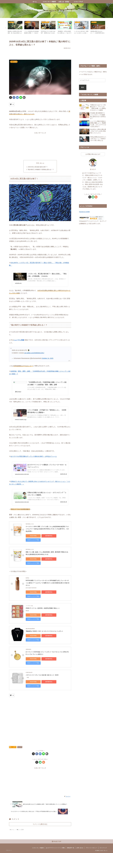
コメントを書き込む (40, 824)
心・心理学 (13, 747)
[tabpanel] (15, 27)
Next (107, 28)
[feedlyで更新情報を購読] (40, 762)
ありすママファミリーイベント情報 (55, 847)
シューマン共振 (19, 340)
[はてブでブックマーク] (17, 97)
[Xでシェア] (10, 97)
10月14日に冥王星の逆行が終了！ (38, 167)
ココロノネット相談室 (38, 847)
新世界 (20, 747)
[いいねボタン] (11, 104)
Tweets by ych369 (84, 211)
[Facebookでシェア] (13, 97)
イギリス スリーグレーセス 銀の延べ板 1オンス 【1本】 (42, 675)
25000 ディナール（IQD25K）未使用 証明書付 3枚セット (43, 608)
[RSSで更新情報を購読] (43, 762)
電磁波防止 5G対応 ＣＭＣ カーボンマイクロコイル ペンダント (44, 631)
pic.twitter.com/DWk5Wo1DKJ (34, 353)
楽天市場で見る (48, 535)
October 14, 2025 (47, 358)
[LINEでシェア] (20, 97)
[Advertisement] (40, 53)
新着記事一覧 (70, 847)
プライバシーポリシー (91, 847)
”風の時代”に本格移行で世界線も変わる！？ (41, 169)
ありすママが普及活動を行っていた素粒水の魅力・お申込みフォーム (34, 456)
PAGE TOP (57, 841)
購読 (82, 87)
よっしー (93, 169)
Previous (6, 28)
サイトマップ (103, 847)
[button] (24, 97)
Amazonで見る (33, 535)
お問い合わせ (79, 847)
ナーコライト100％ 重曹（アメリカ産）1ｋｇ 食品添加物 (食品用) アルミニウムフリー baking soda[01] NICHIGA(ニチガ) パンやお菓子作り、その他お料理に (47, 529)
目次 (37, 163)
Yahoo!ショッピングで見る (33, 540)
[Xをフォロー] (36, 762)
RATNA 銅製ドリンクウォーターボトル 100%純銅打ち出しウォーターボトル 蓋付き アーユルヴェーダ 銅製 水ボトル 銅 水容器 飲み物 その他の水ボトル (47, 583)
